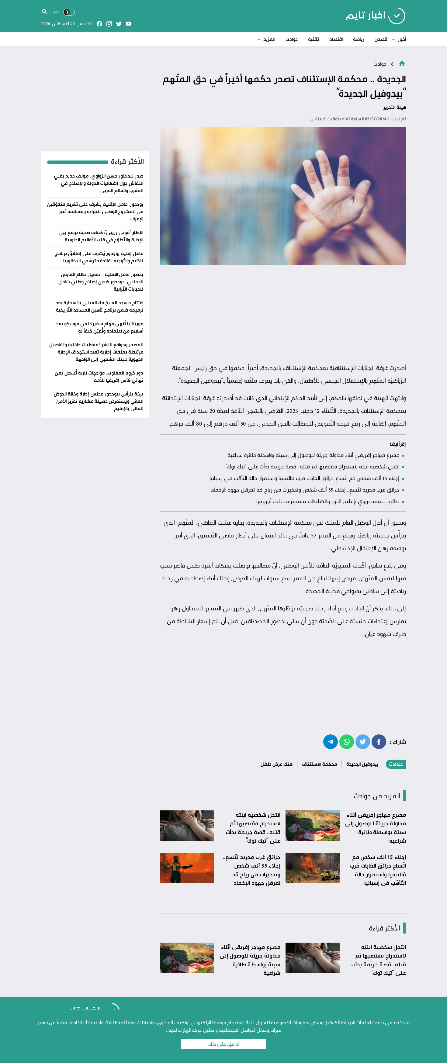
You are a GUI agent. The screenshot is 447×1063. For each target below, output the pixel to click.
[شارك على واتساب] (346, 741)
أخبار (402, 39)
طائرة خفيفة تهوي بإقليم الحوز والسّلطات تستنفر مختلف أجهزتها (327, 501)
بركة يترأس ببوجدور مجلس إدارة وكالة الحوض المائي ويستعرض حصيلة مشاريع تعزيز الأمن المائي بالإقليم (98, 401)
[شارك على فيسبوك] (379, 741)
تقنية (313, 39)
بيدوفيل (211, 380)
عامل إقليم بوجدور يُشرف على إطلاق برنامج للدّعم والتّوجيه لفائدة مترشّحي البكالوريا (99, 257)
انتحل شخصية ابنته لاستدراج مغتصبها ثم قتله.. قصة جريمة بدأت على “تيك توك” (312, 466)
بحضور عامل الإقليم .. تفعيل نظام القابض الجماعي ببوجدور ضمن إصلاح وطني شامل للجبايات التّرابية (100, 281)
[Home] (402, 63)
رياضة (358, 39)
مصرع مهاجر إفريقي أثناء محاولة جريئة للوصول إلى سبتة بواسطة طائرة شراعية (313, 455)
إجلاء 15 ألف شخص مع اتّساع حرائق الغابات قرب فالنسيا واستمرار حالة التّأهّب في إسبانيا (304, 478)
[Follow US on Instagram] (109, 24)
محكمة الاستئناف (319, 764)
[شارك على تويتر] (362, 741)
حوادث (292, 39)
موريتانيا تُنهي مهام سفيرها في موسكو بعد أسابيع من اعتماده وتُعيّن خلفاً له (99, 327)
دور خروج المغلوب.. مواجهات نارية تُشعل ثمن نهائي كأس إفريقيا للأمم (99, 376)
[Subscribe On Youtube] (128, 24)
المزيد (269, 39)
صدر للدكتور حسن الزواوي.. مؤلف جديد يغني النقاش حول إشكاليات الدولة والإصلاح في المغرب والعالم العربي (98, 183)
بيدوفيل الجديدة (362, 764)
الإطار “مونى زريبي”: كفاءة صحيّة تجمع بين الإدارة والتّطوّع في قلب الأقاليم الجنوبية (101, 236)
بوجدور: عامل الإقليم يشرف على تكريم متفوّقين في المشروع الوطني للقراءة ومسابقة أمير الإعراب (95, 211)
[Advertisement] (283, 314)
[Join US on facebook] (99, 24)
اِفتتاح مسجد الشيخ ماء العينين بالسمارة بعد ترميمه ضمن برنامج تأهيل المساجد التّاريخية (99, 306)
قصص (381, 39)
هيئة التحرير (394, 107)
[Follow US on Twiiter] (119, 24)
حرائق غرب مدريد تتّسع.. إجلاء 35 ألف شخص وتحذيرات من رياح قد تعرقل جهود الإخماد (305, 489)
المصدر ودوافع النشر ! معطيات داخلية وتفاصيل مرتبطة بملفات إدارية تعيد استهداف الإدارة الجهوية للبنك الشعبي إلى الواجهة (96, 352)
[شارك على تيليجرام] (330, 741)
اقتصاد (336, 39)
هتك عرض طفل (277, 764)
